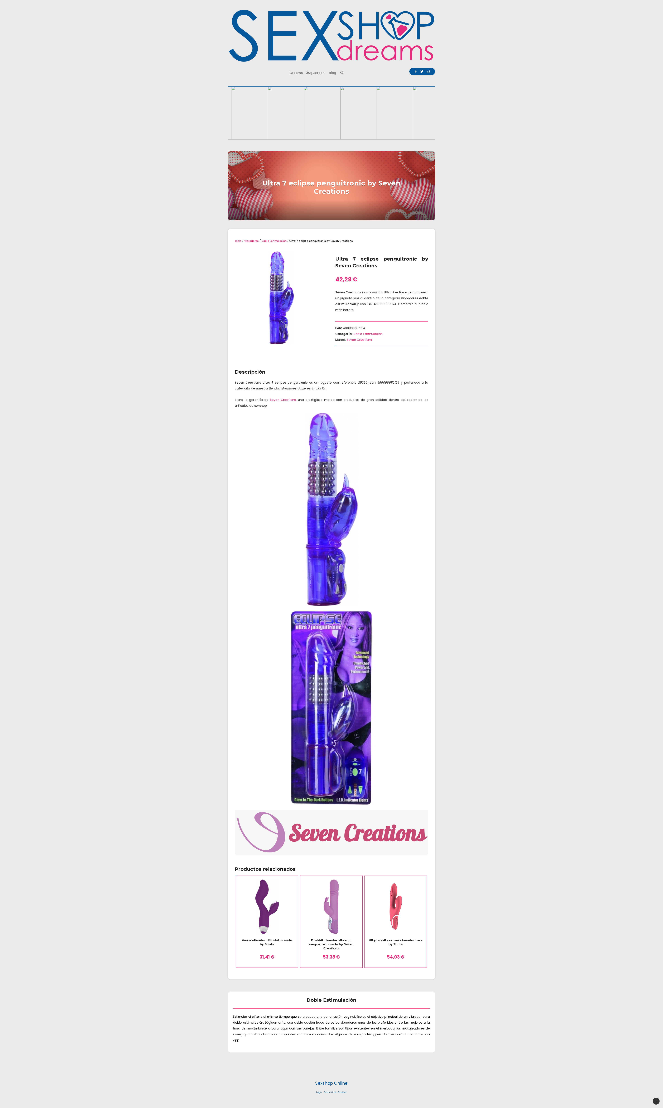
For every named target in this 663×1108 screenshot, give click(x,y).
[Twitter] (421, 71)
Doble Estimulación (274, 241)
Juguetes (314, 73)
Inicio (238, 241)
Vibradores (251, 241)
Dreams (296, 73)
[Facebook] (416, 71)
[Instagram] (428, 71)
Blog (333, 73)
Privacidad (330, 1092)
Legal (319, 1092)
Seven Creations (359, 340)
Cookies (342, 1092)
